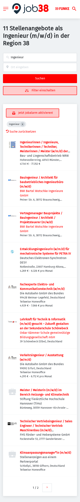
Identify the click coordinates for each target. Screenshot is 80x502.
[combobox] (40, 57)
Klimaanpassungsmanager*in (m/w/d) (45, 452)
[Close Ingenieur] (22, 124)
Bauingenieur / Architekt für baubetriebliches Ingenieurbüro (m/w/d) (41, 182)
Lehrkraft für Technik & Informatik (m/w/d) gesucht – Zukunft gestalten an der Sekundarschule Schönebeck (44, 323)
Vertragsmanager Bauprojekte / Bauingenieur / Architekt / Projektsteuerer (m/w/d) (41, 217)
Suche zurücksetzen (22, 131)
